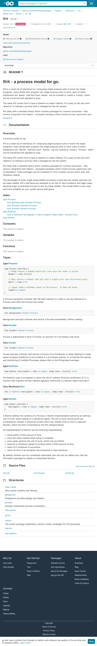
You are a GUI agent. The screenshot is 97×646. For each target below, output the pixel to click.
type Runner (9, 217)
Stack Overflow (33, 571)
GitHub (6, 597)
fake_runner (10, 487)
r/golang (6, 605)
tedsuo (19, 14)
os (17, 290)
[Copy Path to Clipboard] (30, 14)
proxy (8, 515)
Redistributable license (37, 39)
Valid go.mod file (12, 39)
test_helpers (11, 533)
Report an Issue (49, 634)
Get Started (33, 558)
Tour (29, 567)
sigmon (8, 528)
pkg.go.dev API (57, 575)
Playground (31, 563)
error (25, 282)
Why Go (7, 558)
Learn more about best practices (16, 43)
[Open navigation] (91, 3)
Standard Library (58, 563)
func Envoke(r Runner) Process (22, 205)
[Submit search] (84, 3)
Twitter (6, 593)
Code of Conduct (82, 583)
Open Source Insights (14, 59)
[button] (4, 39)
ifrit (26, 14)
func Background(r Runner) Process (24, 202)
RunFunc (13, 366)
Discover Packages (11, 10)
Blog (76, 567)
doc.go (6, 473)
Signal (22, 290)
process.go (39, 473)
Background (15, 308)
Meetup (6, 609)
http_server (10, 510)
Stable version (83, 39)
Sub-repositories (58, 567)
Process (12, 263)
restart (8, 520)
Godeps (58, 10)
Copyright (49, 623)
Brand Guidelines (82, 579)
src (79, 10)
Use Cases (7, 563)
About (78, 558)
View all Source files (84, 466)
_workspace (70, 10)
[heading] (10, 4)
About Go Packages (59, 571)
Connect (7, 588)
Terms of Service (49, 627)
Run (22, 386)
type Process (9, 199)
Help (29, 575)
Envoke (12, 325)
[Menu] (48, 65)
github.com (7, 14)
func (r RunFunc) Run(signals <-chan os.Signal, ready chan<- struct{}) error (42, 214)
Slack (5, 601)
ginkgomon (10, 494)
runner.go (69, 473)
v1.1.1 (9, 24)
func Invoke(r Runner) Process (21, 208)
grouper (9, 502)
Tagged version (62, 39)
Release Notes (81, 575)
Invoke (12, 342)
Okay (91, 641)
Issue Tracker (80, 571)
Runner (26, 313)
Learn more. (25, 642)
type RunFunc (9, 211)
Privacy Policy (49, 630)
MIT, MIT (67, 24)
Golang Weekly (9, 613)
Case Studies (8, 567)
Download (79, 563)
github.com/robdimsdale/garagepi (37, 10)
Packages (56, 558)
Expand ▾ (7, 118)
